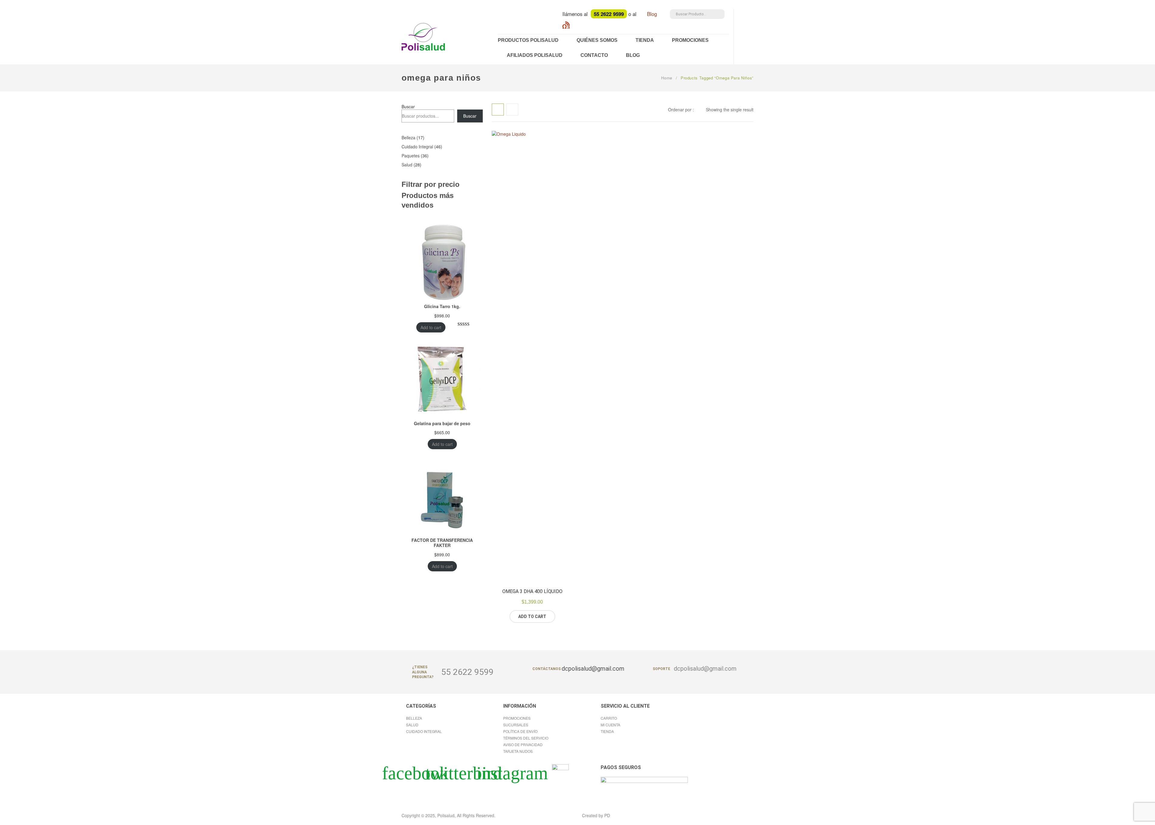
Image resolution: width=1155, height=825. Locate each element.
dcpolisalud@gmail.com (705, 668)
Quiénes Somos (597, 40)
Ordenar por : (681, 110)
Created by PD (596, 815)
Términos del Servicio (525, 737)
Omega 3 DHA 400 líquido (532, 591)
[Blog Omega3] (566, 24)
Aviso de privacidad (523, 744)
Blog (652, 13)
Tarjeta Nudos (518, 751)
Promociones (690, 40)
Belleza (414, 718)
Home (666, 78)
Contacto (594, 55)
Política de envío (520, 731)
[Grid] (498, 110)
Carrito (609, 718)
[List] (512, 110)
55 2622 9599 (467, 672)
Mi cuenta (610, 724)
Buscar (408, 107)
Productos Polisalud (528, 40)
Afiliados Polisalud (534, 55)
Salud (412, 724)
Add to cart (430, 327)
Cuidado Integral (424, 731)
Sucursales (515, 724)
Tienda (645, 40)
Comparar (555, 616)
